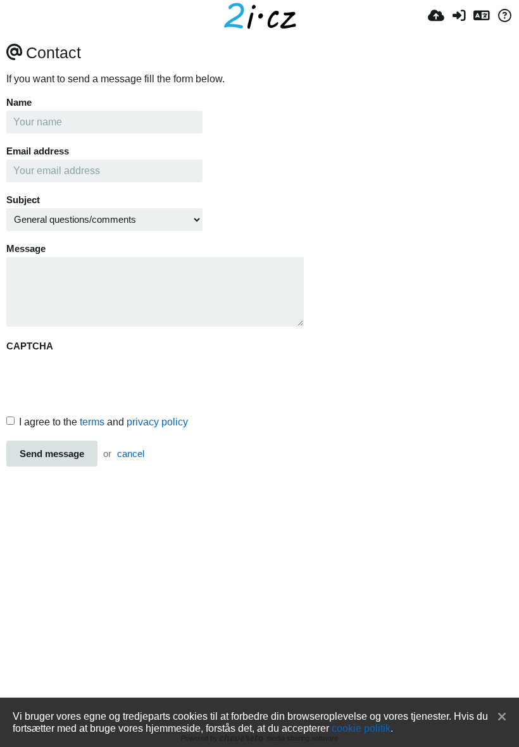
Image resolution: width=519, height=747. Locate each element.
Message (26, 249)
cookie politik (361, 728)
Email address (37, 151)
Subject (23, 200)
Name (19, 102)
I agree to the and (103, 422)
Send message (52, 454)
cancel (130, 454)
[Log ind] (459, 16)
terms (92, 422)
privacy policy (157, 422)
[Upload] (436, 16)
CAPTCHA (29, 346)
